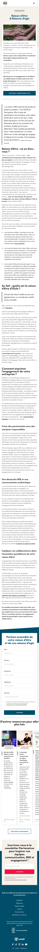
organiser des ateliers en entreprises (14, 595)
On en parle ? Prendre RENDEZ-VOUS (19, 93)
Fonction (7, 693)
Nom (5, 649)
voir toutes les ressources (19, 831)
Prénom (6, 660)
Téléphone (7, 682)
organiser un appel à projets (25, 543)
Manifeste (9, 308)
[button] (34, 3)
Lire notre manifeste (21, 930)
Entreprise (7, 671)
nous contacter (19, 243)
